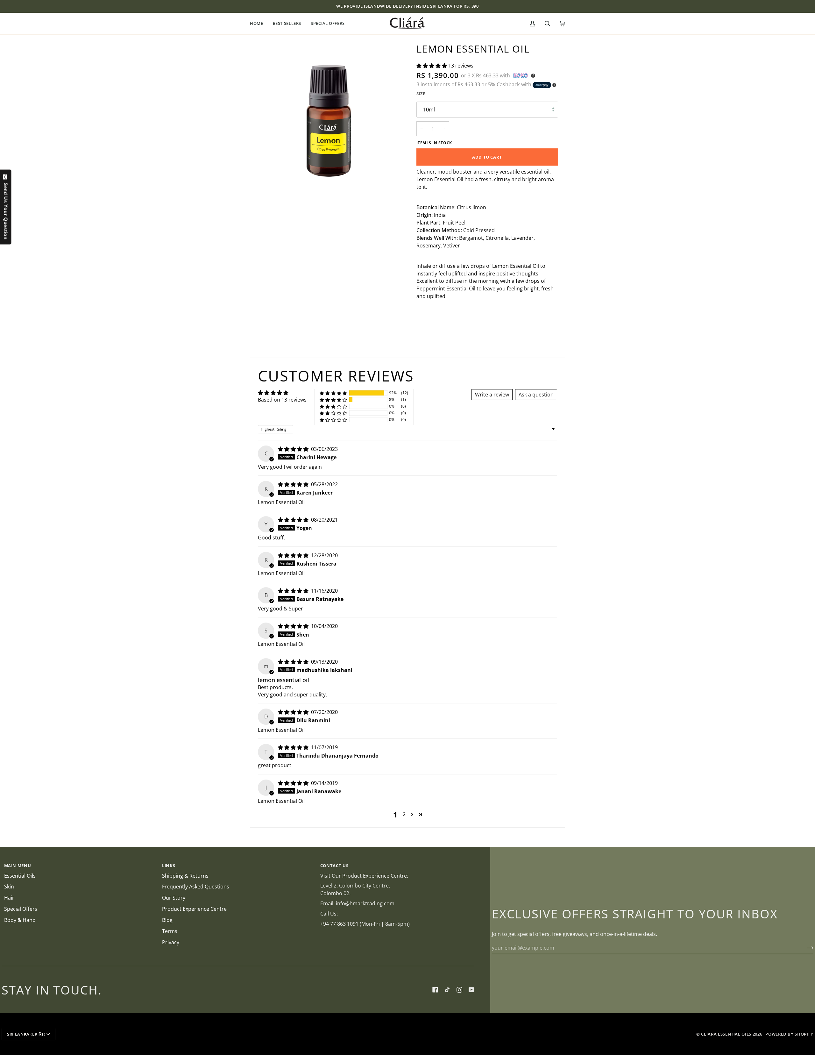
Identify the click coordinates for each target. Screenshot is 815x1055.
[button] (259, 23)
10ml (429, 109)
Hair (9, 897)
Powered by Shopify (789, 1034)
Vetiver (451, 245)
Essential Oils (20, 875)
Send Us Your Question (6, 209)
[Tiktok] (447, 990)
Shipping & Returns (185, 875)
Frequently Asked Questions (195, 886)
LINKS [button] (168, 865)
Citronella (497, 237)
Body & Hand (20, 919)
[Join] (805, 948)
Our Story (173, 897)
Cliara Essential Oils (726, 1034)
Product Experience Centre (194, 908)
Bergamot (471, 237)
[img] (294, 449)
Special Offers (20, 908)
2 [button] (404, 814)
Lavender (522, 237)
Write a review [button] (492, 394)
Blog (167, 919)
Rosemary (428, 245)
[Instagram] (459, 990)
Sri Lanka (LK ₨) (26, 1034)
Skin (9, 886)
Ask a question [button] (536, 394)
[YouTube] (471, 990)
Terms (169, 931)
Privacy (170, 942)
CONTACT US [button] (334, 865)
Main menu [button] (17, 865)
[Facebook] (435, 990)
